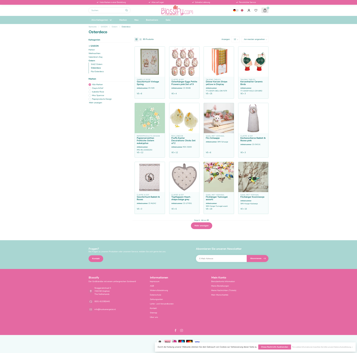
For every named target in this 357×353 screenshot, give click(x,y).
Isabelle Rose (98, 92)
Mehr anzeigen (95, 102)
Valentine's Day (95, 57)
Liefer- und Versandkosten (162, 303)
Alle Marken (97, 85)
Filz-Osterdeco (97, 71)
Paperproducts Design (102, 99)
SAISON (104, 27)
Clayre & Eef (97, 88)
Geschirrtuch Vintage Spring (148, 83)
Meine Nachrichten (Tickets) (223, 290)
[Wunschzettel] (256, 10)
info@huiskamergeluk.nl (105, 309)
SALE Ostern (96, 64)
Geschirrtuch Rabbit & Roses (148, 198)
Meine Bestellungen (220, 286)
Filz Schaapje (213, 138)
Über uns (154, 317)
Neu (136, 19)
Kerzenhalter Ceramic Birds (251, 83)
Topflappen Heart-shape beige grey (181, 198)
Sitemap (153, 312)
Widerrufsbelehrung (159, 290)
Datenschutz (155, 295)
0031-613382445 (102, 301)
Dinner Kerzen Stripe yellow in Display (216, 83)
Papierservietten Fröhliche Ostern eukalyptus (145, 140)
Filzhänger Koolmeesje (252, 197)
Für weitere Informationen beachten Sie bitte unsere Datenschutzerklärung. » (322, 347)
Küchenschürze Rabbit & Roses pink (253, 139)
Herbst (92, 49)
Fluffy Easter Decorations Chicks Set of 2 (183, 140)
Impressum (154, 281)
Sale (168, 19)
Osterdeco (126, 27)
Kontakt (96, 258)
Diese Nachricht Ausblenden (274, 347)
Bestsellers (152, 19)
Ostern (114, 27)
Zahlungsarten (156, 299)
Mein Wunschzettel (219, 295)
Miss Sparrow (98, 95)
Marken (123, 19)
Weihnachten (94, 53)
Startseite (93, 27)
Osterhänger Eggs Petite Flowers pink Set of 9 (184, 83)
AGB (152, 286)
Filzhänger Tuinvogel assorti (217, 198)
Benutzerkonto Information (223, 281)
